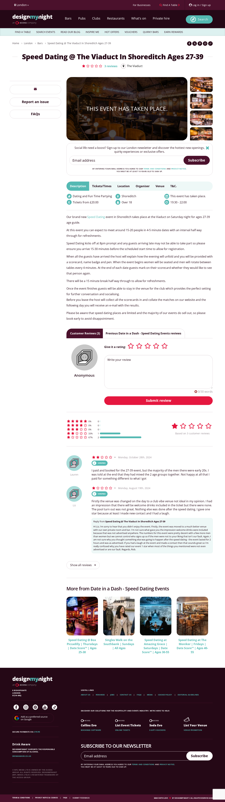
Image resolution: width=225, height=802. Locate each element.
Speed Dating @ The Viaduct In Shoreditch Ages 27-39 (79, 43)
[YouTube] (45, 707)
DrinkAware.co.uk (21, 756)
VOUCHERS (131, 32)
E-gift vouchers (157, 730)
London (28, 43)
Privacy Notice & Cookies (46, 798)
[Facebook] (16, 707)
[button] (100, 66)
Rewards (100, 694)
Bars (68, 18)
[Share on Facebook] (189, 43)
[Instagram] (25, 707)
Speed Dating (96, 217)
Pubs (82, 18)
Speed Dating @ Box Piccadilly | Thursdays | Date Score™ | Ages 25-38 (82, 646)
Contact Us (125, 694)
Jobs (112, 694)
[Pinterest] (35, 707)
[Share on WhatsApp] (205, 43)
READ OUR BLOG (70, 32)
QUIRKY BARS (151, 32)
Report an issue (35, 101)
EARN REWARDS (173, 32)
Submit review (158, 400)
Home (15, 43)
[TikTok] (54, 707)
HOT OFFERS (112, 32)
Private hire (161, 18)
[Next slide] (205, 625)
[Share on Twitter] (194, 43)
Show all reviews (81, 565)
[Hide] (207, 148)
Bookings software (91, 730)
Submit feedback (81, 798)
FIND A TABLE (23, 32)
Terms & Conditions (21, 798)
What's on (138, 18)
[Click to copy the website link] (210, 43)
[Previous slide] (73, 625)
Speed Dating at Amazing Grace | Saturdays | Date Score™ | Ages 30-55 (155, 646)
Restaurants (116, 18)
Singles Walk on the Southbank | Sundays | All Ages (119, 644)
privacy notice (178, 168)
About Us (86, 694)
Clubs (96, 18)
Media (150, 694)
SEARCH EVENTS (45, 32)
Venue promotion (193, 730)
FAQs (35, 114)
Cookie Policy (165, 694)
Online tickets (122, 730)
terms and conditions (154, 168)
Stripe (37, 732)
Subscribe (196, 160)
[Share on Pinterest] (200, 43)
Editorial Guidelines (188, 694)
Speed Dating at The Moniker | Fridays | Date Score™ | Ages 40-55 (192, 646)
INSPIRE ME (92, 32)
